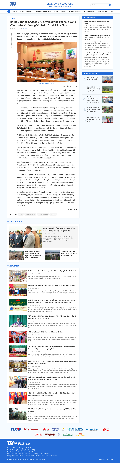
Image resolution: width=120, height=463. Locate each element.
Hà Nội (26, 28)
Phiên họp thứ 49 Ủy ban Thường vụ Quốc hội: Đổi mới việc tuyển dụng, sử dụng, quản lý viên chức (52, 362)
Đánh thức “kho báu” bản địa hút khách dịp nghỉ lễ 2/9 (93, 89)
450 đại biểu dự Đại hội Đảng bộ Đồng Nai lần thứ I (45, 332)
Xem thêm (14, 266)
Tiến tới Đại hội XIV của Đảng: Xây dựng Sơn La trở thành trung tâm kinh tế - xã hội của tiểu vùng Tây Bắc (51, 348)
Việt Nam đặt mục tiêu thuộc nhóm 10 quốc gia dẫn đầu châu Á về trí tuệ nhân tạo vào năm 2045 (97, 37)
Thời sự (15, 11)
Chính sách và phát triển (43, 11)
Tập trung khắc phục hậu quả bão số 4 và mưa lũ (96, 22)
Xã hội (22, 11)
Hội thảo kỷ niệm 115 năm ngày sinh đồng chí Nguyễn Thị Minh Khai (52, 271)
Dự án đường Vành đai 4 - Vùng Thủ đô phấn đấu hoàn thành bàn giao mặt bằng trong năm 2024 (33, 254)
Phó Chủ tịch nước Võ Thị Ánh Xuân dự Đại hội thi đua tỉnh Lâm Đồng (52, 285)
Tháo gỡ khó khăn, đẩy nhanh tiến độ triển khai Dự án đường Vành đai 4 (69, 253)
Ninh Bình (53, 214)
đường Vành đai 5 (43, 214)
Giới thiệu (110, 459)
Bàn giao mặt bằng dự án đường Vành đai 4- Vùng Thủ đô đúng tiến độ (59, 229)
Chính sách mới (90, 17)
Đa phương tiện (102, 11)
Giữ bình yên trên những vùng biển (92, 78)
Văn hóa (63, 11)
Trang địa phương (89, 11)
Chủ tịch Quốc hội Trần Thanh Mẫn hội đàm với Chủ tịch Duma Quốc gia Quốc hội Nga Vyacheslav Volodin (51, 394)
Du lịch (56, 11)
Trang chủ (102, 459)
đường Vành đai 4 (30, 214)
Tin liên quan (15, 221)
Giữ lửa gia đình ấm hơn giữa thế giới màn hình (93, 119)
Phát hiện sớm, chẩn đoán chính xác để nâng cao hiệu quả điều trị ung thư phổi (93, 100)
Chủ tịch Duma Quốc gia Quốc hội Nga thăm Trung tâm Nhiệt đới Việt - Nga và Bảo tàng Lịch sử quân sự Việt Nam (52, 378)
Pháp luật (29, 11)
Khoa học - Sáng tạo (75, 11)
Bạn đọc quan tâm (91, 73)
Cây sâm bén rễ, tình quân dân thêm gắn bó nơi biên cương (94, 109)
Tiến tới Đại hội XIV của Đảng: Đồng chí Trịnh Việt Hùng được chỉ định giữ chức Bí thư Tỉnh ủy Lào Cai (52, 317)
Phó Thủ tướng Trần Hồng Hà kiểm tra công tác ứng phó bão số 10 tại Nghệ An (52, 410)
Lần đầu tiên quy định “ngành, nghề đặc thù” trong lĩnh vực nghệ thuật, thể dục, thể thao (97, 54)
